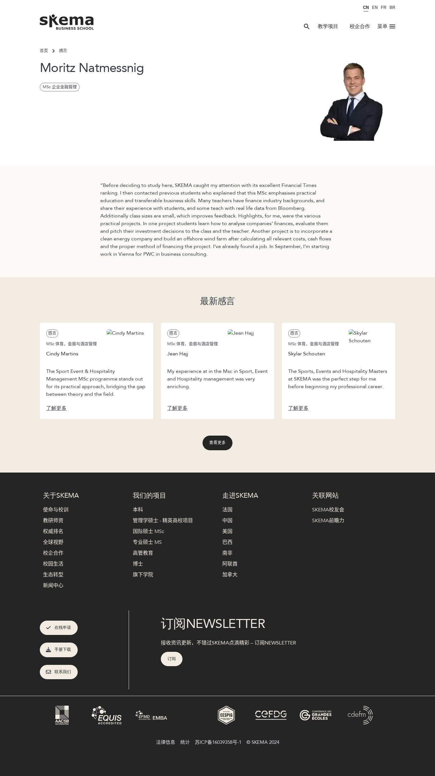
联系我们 (62, 672)
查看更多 (217, 442)
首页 (44, 50)
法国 (227, 509)
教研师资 (53, 520)
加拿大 (230, 574)
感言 (63, 50)
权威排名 (53, 531)
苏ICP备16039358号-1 (218, 742)
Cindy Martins (62, 353)
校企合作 (360, 26)
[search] (306, 26)
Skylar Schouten (306, 353)
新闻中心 (53, 585)
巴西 (227, 542)
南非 (227, 553)
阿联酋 (230, 563)
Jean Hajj (177, 353)
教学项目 (328, 26)
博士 (138, 563)
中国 (227, 520)
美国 (227, 531)
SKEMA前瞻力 (328, 520)
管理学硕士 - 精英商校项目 (163, 520)
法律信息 (165, 742)
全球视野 (53, 542)
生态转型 (53, 574)
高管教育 (143, 553)
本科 (138, 509)
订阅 (172, 659)
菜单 (382, 26)
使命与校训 (55, 509)
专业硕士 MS (147, 542)
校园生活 (53, 563)
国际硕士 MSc (148, 531)
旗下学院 (143, 574)
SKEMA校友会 (328, 509)
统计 (185, 742)
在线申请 (62, 627)
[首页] (67, 19)
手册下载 (62, 649)
